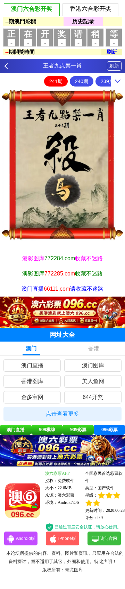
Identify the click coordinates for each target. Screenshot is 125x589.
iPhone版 (67, 538)
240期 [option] (81, 81)
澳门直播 (32, 365)
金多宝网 (32, 397)
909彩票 (78, 429)
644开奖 (93, 397)
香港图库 (32, 381)
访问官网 (108, 538)
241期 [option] (55, 81)
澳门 (31, 348)
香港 (93, 348)
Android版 (25, 538)
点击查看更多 (62, 414)
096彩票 (109, 429)
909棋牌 (47, 429)
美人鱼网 (93, 381)
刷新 (114, 66)
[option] (62, 166)
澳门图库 (93, 365)
